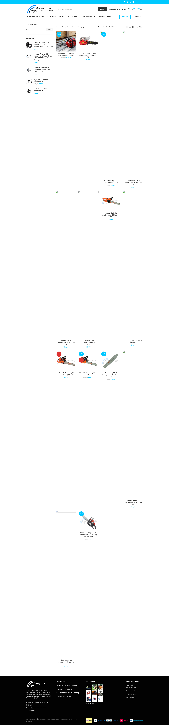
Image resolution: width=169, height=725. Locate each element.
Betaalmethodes (131, 694)
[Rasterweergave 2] (126, 27)
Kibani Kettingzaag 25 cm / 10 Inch (133, 341)
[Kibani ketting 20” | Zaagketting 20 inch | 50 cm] (88, 265)
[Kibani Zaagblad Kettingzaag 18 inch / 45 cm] (133, 425)
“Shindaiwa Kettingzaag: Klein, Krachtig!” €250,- (66, 54)
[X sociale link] (124, 1)
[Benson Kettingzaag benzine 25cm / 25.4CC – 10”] (88, 41)
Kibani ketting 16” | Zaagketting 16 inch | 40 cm (133, 182)
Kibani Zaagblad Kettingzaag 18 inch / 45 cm (133, 502)
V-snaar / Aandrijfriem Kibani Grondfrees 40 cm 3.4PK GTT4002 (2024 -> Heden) (43, 57)
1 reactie (69, 689)
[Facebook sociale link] (122, 1)
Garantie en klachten (132, 691)
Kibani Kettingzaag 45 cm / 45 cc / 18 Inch (66, 374)
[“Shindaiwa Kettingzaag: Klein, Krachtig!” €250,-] (66, 41)
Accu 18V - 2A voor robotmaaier (40, 90)
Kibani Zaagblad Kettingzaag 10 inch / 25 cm (110, 375)
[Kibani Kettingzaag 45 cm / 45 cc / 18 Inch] (66, 361)
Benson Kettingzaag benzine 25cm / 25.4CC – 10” (88, 55)
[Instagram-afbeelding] (88, 687)
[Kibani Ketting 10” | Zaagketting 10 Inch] (111, 105)
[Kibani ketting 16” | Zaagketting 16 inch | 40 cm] (133, 105)
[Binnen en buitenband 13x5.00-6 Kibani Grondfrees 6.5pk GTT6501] (29, 46)
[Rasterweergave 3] (130, 27)
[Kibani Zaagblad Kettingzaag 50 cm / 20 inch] (66, 584)
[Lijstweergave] (123, 27)
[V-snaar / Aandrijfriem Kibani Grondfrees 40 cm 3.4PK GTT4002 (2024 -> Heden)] (29, 58)
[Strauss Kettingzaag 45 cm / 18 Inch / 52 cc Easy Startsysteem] (88, 521)
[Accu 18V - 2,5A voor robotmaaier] (29, 81)
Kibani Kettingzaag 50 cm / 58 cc (88, 374)
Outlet (138, 17)
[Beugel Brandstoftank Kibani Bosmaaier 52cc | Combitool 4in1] (29, 71)
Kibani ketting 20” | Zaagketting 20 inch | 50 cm (88, 342)
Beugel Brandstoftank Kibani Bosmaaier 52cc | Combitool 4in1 (42, 69)
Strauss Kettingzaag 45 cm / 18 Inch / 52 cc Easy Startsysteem (88, 535)
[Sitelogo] (40, 9)
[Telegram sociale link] (133, 1)
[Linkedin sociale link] (130, 1)
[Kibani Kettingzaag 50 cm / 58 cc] (88, 361)
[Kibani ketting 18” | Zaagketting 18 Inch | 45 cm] (66, 265)
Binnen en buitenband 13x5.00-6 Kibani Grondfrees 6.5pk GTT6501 (43, 44)
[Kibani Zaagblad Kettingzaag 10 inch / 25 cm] (111, 361)
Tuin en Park (70, 27)
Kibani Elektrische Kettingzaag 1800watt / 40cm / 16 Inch (110, 215)
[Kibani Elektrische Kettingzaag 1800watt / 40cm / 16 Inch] (111, 201)
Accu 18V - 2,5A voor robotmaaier (41, 80)
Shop (63, 27)
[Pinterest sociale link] (127, 1)
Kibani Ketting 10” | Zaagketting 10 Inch (111, 182)
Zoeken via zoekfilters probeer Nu (68, 685)
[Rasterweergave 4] (133, 27)
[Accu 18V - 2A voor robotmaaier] (29, 91)
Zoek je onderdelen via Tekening (67, 693)
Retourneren (130, 697)
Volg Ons (91, 703)
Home (57, 27)
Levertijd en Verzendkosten (131, 686)
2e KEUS (125, 17)
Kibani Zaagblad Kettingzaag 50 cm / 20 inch (66, 662)
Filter (49, 29)
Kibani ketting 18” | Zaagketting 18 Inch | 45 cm (66, 342)
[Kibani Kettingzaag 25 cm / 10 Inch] (133, 265)
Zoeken (102, 9)
